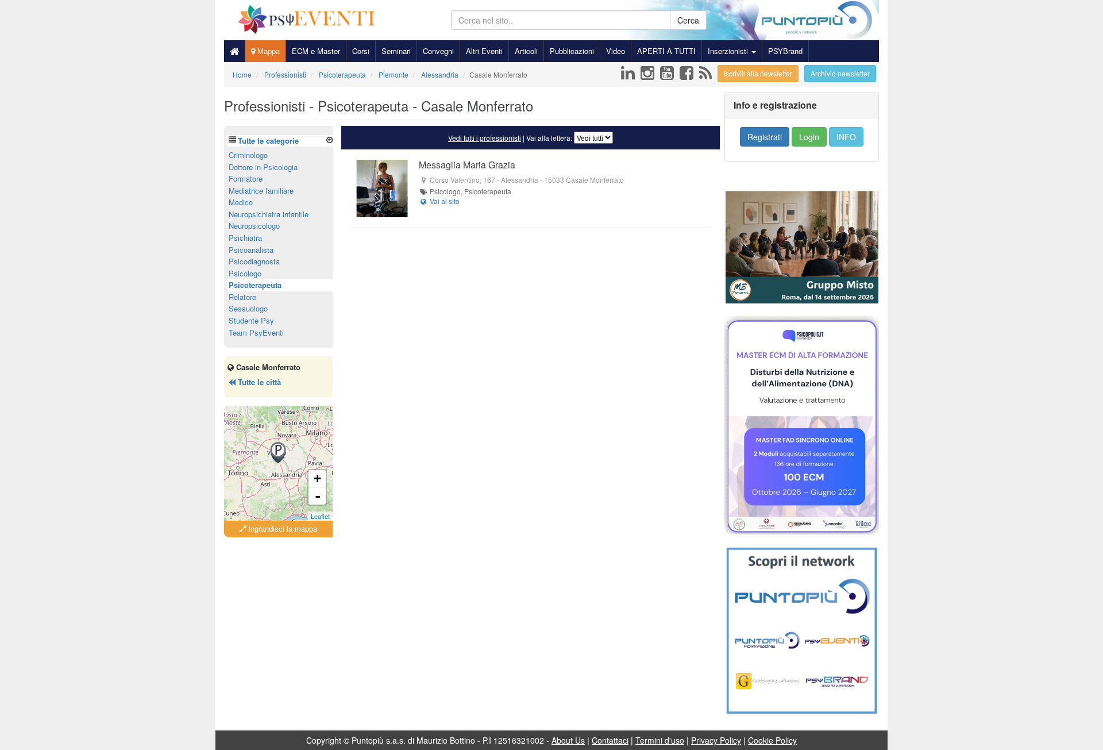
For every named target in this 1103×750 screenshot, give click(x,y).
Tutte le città (258, 381)
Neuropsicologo (254, 225)
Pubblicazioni (572, 50)
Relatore (242, 296)
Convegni (438, 50)
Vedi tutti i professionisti (484, 138)
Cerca (688, 20)
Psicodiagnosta (254, 261)
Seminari (396, 50)
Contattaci (610, 740)
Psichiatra (245, 237)
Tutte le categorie (268, 140)
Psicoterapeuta (255, 284)
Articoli (526, 50)
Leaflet (320, 516)
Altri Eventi (484, 50)
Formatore (246, 178)
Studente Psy (251, 320)
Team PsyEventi (256, 332)
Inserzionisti (729, 50)
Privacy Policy (716, 740)
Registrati (764, 137)
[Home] (234, 51)
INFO (846, 137)
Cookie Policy (772, 740)
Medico (241, 202)
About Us (568, 740)
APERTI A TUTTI (666, 50)
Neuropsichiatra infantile (268, 214)
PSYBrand (785, 50)
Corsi (360, 50)
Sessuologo (248, 308)
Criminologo (248, 154)
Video (615, 50)
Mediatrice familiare (261, 190)
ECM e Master (316, 50)
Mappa (267, 50)
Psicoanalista (251, 249)
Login (809, 137)
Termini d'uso (659, 740)
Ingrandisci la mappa (281, 528)
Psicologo (245, 273)
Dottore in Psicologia (263, 166)
